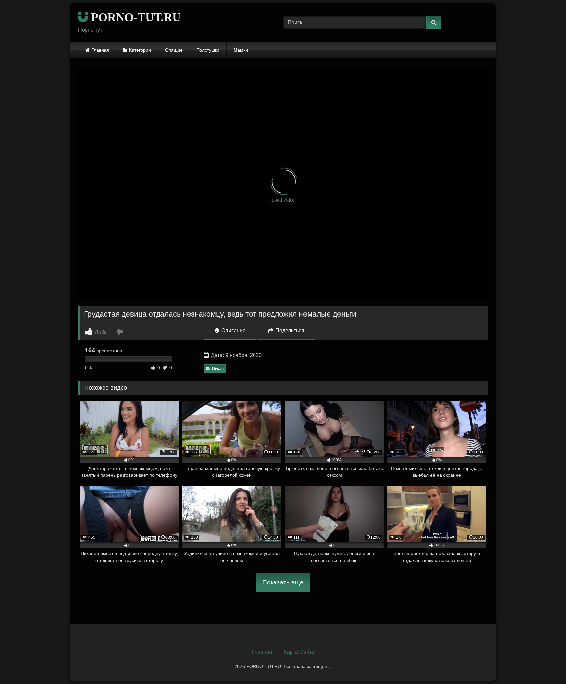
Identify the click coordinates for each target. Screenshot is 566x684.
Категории (140, 50)
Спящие (174, 50)
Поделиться (289, 330)
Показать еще (283, 582)
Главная (100, 50)
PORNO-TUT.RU (134, 17)
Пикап (218, 368)
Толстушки (208, 50)
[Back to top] (545, 664)
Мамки (241, 50)
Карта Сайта (299, 652)
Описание (233, 330)
